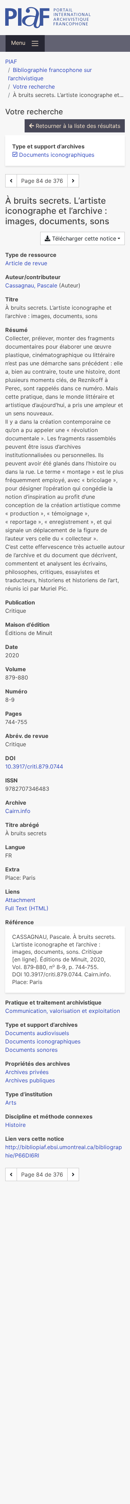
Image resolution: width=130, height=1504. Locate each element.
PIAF (11, 61)
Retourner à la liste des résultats (77, 125)
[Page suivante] (73, 180)
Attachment (20, 899)
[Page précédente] (11, 180)
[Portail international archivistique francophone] (65, 17)
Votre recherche (34, 86)
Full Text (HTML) (27, 908)
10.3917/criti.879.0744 (34, 766)
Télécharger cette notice (83, 238)
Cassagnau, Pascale (31, 285)
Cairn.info (18, 810)
